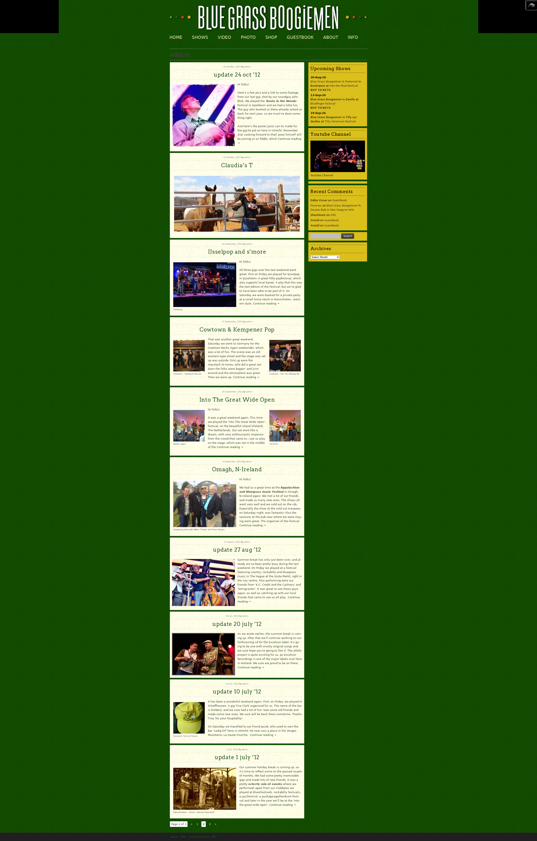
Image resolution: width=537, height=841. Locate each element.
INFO (353, 37)
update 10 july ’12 (237, 691)
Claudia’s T (237, 165)
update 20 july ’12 (237, 624)
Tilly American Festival (340, 121)
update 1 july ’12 (237, 757)
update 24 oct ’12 (237, 74)
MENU (531, 5)
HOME (175, 37)
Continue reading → (266, 303)
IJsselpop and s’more (237, 251)
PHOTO (248, 37)
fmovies (316, 205)
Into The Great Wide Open (237, 399)
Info (333, 215)
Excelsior (275, 642)
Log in (174, 836)
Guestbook (339, 200)
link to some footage (284, 92)
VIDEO (224, 37)
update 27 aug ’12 (237, 549)
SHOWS (200, 37)
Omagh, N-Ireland (237, 469)
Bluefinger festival (322, 103)
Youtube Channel (321, 175)
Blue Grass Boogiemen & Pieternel (333, 81)
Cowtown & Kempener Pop (237, 329)
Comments (198, 836)
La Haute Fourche (235, 735)
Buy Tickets (320, 89)
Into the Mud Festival (344, 85)
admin (247, 67)
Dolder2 (216, 710)
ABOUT (330, 37)
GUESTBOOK (300, 37)
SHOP (271, 37)
